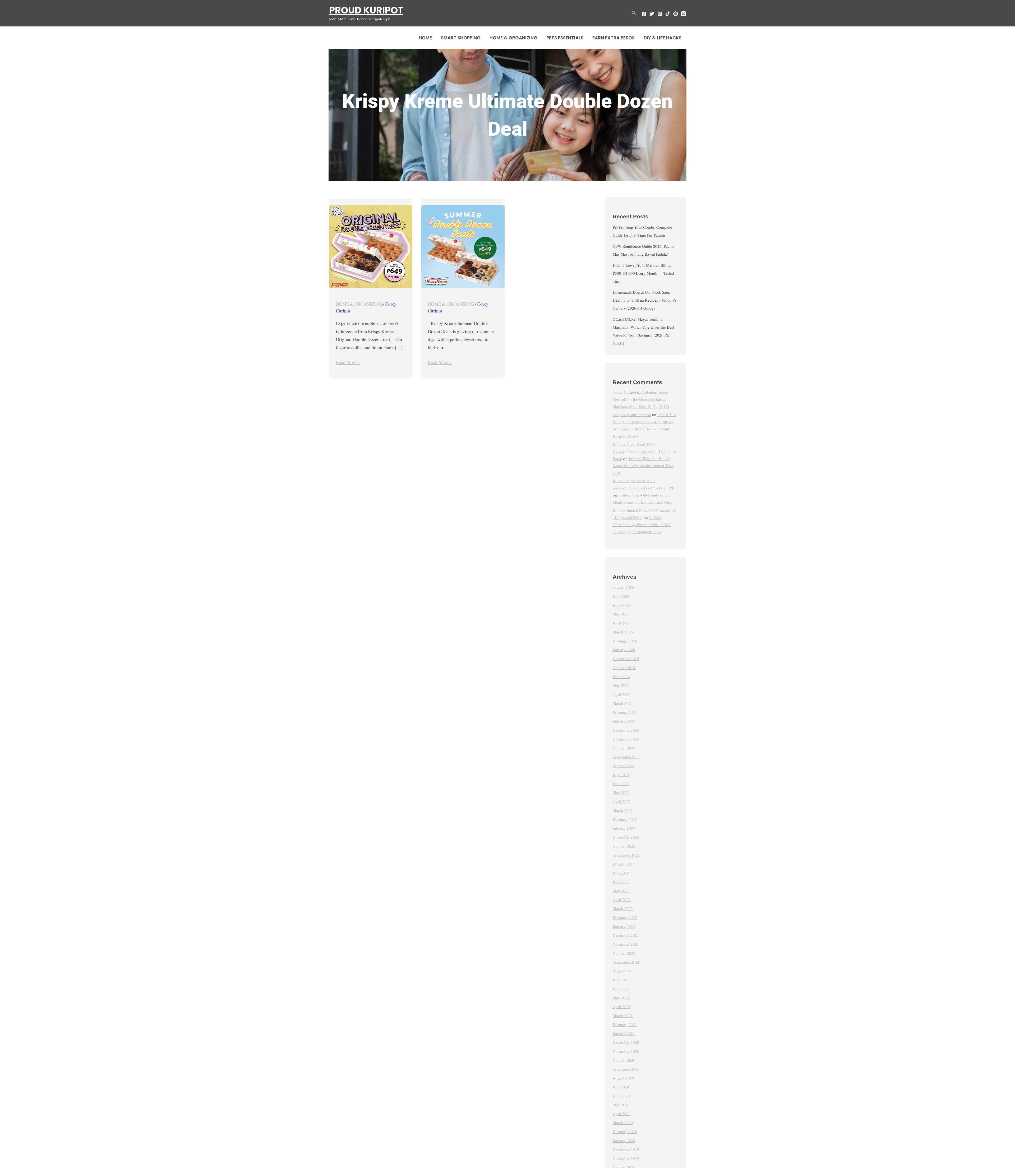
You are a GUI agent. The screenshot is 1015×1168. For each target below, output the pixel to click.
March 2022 (623, 908)
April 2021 (622, 1006)
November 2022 (626, 837)
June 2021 (621, 988)
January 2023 (624, 828)
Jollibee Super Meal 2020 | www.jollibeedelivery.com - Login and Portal (644, 451)
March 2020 (623, 1122)
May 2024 (621, 685)
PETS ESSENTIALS (564, 38)
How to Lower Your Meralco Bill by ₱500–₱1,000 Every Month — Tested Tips (643, 273)
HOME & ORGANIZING (513, 38)
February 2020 (625, 1131)
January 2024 (624, 721)
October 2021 (624, 953)
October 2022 (624, 846)
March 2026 (623, 631)
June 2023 (621, 783)
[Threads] (683, 13)
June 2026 (621, 605)
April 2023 (622, 801)
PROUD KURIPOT (366, 10)
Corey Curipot (624, 392)
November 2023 (626, 739)
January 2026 (624, 649)
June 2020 (621, 1095)
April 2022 (622, 899)
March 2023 (623, 810)
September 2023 (626, 756)
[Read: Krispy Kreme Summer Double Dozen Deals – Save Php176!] (463, 246)
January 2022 (624, 926)
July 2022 (621, 872)
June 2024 (621, 676)
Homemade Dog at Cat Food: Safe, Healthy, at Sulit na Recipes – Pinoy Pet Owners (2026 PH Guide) (645, 300)
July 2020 (621, 1086)
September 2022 (626, 855)
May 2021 (621, 997)
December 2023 (626, 730)
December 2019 (626, 1149)
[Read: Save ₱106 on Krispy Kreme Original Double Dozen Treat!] (370, 246)
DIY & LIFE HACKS (662, 38)
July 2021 (621, 979)
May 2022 (621, 890)
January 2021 (624, 1033)
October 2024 (624, 667)
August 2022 (623, 863)
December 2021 (626, 935)
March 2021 (623, 1015)
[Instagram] (659, 13)
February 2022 (625, 917)
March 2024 (623, 703)
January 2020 (624, 1140)
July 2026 (621, 596)
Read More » (348, 361)
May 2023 (621, 792)
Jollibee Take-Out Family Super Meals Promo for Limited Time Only (643, 465)
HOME (425, 38)
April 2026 (622, 623)
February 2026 (625, 640)
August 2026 (623, 587)
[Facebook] (644, 13)
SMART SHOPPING (461, 38)
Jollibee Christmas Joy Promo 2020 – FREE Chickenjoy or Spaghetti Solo (642, 524)
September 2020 (626, 1069)
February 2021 (625, 1024)
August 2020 (623, 1077)
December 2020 (626, 1042)
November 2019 (626, 1158)
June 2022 (621, 881)
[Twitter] (651, 13)
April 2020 (622, 1113)
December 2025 (626, 658)
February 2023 (625, 819)
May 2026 (621, 614)
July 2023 (621, 774)
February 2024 (625, 712)
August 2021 (623, 970)
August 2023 (623, 765)
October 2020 (624, 1060)
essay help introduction (632, 414)
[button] (633, 13)
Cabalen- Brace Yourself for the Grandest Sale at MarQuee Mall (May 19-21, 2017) (641, 399)
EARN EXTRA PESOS (613, 38)
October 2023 (624, 748)
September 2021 (626, 962)
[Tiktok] (667, 13)
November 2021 (626, 944)
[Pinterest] (675, 13)
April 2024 (622, 694)
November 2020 (626, 1051)
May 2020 (621, 1104)
